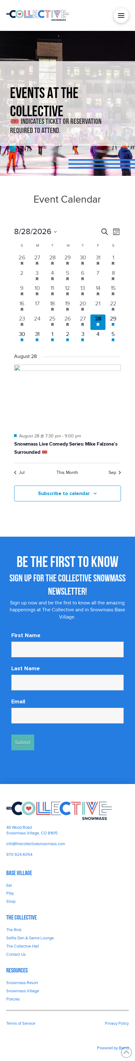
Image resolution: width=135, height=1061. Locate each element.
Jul (21, 472)
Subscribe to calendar (64, 493)
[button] (121, 15)
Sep (112, 472)
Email (18, 701)
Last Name (25, 668)
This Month (67, 472)
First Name (25, 635)
